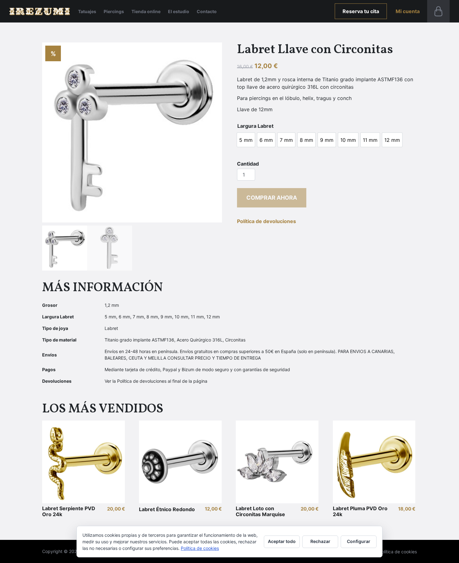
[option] (246, 140)
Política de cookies (398, 551)
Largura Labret (255, 126)
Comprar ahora (271, 197)
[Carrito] (438, 11)
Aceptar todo (282, 541)
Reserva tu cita (361, 11)
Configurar (358, 541)
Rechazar (320, 541)
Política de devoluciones (266, 221)
